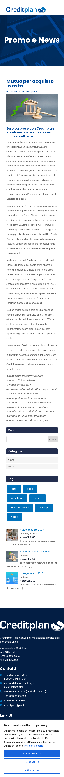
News (35, 91)
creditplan (17, 498)
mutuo (37, 498)
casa (30, 488)
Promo (11, 466)
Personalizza (32, 761)
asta (14, 488)
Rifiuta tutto (32, 770)
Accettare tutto (32, 753)
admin (13, 91)
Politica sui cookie (33, 745)
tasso (14, 516)
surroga (44, 507)
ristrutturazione (20, 507)
